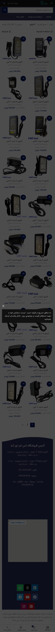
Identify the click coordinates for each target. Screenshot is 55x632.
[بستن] (3, 306)
